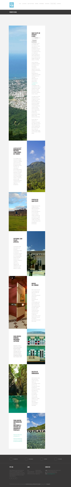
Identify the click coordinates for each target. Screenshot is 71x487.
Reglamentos (38, 473)
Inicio (28, 470)
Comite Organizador (30, 471)
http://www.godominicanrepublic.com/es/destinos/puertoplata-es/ (17, 440)
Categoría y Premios (30, 472)
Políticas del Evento (39, 471)
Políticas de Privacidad (31, 473)
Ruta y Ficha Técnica (39, 472)
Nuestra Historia (38, 470)
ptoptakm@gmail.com (51, 473)
